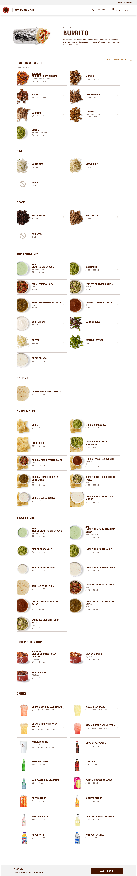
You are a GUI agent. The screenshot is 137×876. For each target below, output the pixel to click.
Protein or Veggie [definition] (30, 63)
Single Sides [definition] (26, 517)
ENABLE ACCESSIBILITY (126, 2)
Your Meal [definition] (19, 869)
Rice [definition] (20, 151)
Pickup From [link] (100, 9)
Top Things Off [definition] (27, 254)
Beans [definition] (21, 202)
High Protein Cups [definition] (30, 642)
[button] (63, 78)
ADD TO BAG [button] (106, 870)
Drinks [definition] (22, 693)
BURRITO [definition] (75, 33)
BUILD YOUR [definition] (69, 27)
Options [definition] (22, 378)
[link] (24, 10)
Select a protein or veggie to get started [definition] (29, 872)
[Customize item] (63, 78)
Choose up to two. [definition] (23, 67)
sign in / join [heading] (122, 10)
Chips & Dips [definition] (26, 411)
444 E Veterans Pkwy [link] (102, 11)
